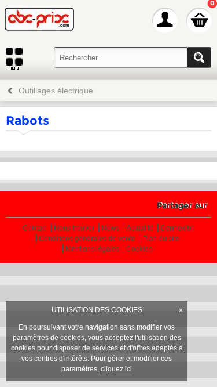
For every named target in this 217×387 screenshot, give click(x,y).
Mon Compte (165, 20)
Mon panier (199, 20)
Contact (35, 228)
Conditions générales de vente (87, 239)
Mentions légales (92, 249)
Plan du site (160, 239)
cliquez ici (116, 369)
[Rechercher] (199, 57)
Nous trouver (74, 228)
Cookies (139, 249)
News (110, 228)
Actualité (139, 228)
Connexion (177, 228)
